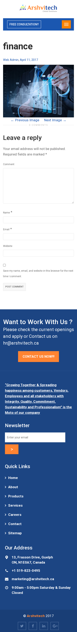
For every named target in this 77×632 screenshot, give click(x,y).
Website (7, 246)
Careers (14, 515)
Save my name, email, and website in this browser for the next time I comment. (38, 273)
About (13, 487)
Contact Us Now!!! (38, 357)
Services (15, 505)
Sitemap (15, 533)
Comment (8, 164)
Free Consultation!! (24, 24)
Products (15, 496)
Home (13, 478)
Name (6, 212)
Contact (15, 524)
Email (6, 229)
